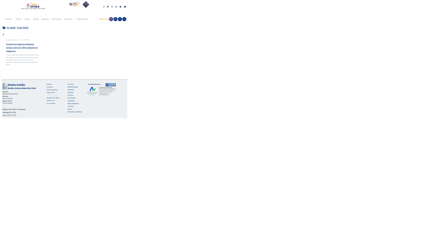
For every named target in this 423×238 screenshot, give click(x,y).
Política (18, 19)
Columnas (50, 87)
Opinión (36, 19)
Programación (82, 19)
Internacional (57, 19)
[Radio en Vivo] (111, 19)
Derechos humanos (75, 112)
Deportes (45, 19)
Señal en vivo (51, 100)
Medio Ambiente (73, 103)
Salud (70, 109)
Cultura (27, 19)
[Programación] (115, 19)
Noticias (8, 19)
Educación (71, 98)
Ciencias (71, 92)
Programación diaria (53, 98)
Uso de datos (51, 103)
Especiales (68, 19)
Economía (71, 101)
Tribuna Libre (51, 92)
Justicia (70, 106)
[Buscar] (120, 19)
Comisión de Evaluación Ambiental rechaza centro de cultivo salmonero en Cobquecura (22, 47)
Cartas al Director (52, 90)
